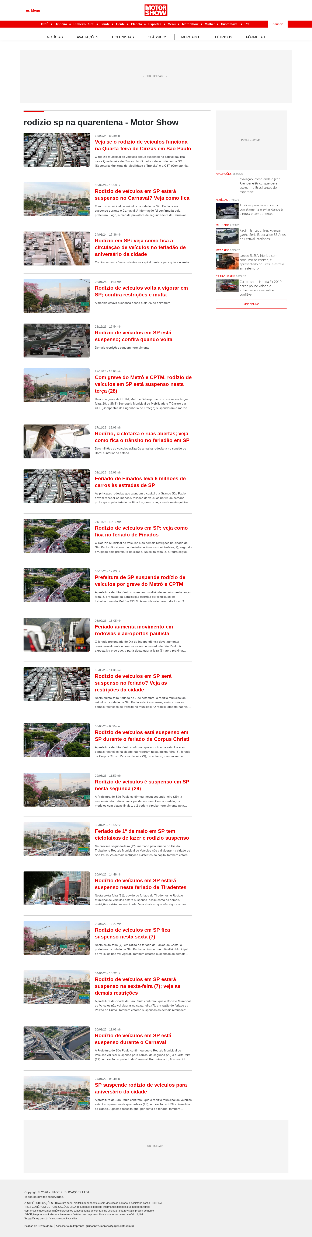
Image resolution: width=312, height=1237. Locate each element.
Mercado (190, 37)
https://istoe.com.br (37, 1218)
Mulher (210, 24)
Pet (247, 24)
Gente (120, 24)
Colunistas (123, 37)
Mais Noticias (251, 304)
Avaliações (87, 37)
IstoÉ (44, 24)
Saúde (105, 24)
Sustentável (229, 24)
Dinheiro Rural (83, 24)
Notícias (55, 37)
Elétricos (222, 37)
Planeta (136, 24)
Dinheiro (61, 24)
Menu (172, 24)
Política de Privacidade (38, 1225)
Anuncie (278, 24)
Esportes (154, 24)
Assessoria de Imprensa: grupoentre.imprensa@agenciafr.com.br (95, 1225)
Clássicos (157, 37)
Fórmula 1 (255, 37)
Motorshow (190, 24)
